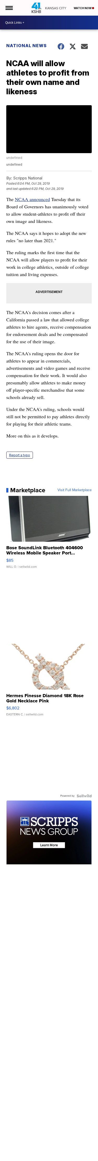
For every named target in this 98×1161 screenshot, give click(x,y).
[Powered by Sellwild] (84, 796)
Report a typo (19, 455)
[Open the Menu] (9, 7)
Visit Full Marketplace (74, 490)
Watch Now (83, 8)
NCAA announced (32, 199)
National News (26, 45)
